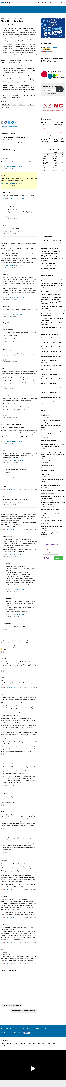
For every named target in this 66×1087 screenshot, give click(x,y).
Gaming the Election (47, 470)
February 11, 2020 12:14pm (11, 361)
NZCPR (42, 472)
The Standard (45, 442)
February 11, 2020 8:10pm (13, 616)
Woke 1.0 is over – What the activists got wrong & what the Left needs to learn (52, 433)
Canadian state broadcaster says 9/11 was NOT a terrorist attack (52, 252)
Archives (3, 1043)
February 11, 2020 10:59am (11, 462)
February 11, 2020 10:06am (8, 185)
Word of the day (46, 461)
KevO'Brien (6, 192)
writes (18, 25)
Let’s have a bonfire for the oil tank (52, 318)
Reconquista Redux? (47, 465)
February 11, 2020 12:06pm (30, 652)
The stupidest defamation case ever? (52, 266)
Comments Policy (51, 1043)
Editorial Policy (22, 1043)
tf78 (4, 450)
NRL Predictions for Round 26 (50, 485)
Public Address (45, 517)
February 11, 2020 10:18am (8, 388)
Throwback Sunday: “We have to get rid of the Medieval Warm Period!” (52, 445)
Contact (44, 2)
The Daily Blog (45, 437)
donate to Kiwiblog (53, 47)
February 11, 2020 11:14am (11, 233)
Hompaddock (44, 462)
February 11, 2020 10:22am (11, 200)
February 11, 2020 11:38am (11, 343)
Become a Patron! (45, 64)
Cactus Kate (44, 523)
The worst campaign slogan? (50, 248)
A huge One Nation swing (49, 256)
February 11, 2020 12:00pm (11, 417)
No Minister (44, 467)
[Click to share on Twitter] (9, 122)
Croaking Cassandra (47, 500)
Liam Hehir (44, 530)
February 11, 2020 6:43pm (29, 889)
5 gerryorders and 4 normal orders (14, 137)
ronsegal (5, 496)
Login (2, 152)
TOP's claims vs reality (48, 269)
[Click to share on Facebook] (5, 122)
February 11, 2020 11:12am (30, 529)
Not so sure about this (48, 263)
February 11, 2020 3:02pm (29, 828)
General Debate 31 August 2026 (51, 240)
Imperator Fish (45, 511)
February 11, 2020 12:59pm (30, 805)
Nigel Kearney (7, 350)
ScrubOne (44, 362)
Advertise (51, 2)
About (37, 2)
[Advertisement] (19, 988)
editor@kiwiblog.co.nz (9, 1028)
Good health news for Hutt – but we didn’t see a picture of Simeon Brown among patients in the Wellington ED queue (52, 453)
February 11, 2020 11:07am (11, 316)
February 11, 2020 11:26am (13, 477)
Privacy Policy (31, 1043)
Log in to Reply (11, 166)
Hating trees (45, 474)
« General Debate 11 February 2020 (11, 1005)
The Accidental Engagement (50, 509)
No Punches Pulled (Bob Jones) (49, 506)
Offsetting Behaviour (47, 476)
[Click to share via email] (2, 122)
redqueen (5, 274)
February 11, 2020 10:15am (8, 267)
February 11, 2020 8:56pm (29, 942)
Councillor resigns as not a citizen (13, 143)
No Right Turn (45, 417)
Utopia (43, 448)
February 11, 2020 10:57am (13, 218)
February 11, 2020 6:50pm (10, 854)
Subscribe (59, 89)
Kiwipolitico (44, 483)
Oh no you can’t (46, 294)
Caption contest (46, 327)
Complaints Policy (41, 1043)
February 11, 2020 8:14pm (29, 917)
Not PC (43, 429)
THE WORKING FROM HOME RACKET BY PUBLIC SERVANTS (53, 504)
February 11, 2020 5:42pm (10, 631)
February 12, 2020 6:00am (29, 963)
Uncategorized (13, 126)
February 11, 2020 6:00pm (13, 591)
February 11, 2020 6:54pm (10, 787)
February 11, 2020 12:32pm (30, 754)
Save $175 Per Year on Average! (51, 549)
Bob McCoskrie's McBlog (47, 493)
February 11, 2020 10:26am (8, 443)
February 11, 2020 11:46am (11, 556)
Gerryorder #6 (7, 140)
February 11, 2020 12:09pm (30, 671)
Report (20, 166)
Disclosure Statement (12, 1043)
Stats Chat (44, 487)
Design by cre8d (4, 1045)
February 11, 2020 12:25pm (30, 687)
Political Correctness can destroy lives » (24, 1010)
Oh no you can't (46, 246)
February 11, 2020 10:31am (11, 299)
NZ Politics (4, 126)
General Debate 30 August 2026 (51, 243)
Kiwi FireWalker (45, 536)
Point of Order (45, 458)
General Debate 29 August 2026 (51, 323)
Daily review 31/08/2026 (48, 440)
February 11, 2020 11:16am (11, 504)
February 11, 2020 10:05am (8, 168)
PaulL (42, 371)
